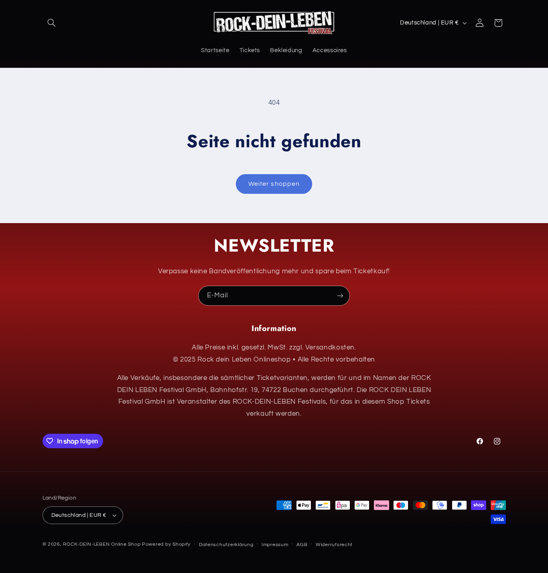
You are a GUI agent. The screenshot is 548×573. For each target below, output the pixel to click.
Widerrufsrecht (334, 545)
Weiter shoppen (274, 184)
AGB (301, 545)
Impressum (275, 545)
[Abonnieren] (340, 295)
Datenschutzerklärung (226, 545)
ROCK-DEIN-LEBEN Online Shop (101, 544)
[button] (52, 23)
